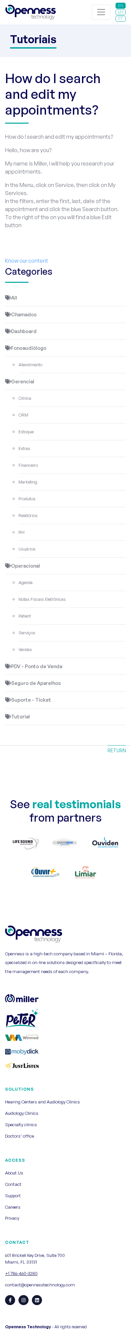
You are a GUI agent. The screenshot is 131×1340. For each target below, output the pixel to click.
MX (121, 12)
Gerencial (22, 381)
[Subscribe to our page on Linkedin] (37, 1300)
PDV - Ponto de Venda (36, 666)
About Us (14, 1172)
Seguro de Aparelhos (36, 683)
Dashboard (24, 331)
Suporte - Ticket (31, 700)
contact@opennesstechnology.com (40, 1284)
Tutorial (20, 716)
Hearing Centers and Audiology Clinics (42, 1101)
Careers (12, 1207)
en (120, 5)
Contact (13, 1184)
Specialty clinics (21, 1124)
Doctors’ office (19, 1136)
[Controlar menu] (101, 12)
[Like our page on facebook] (10, 1300)
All (14, 298)
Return (116, 750)
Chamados (24, 314)
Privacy (12, 1218)
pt (120, 18)
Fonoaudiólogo (28, 348)
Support (13, 1195)
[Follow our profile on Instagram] (23, 1300)
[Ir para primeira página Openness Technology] (30, 12)
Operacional (25, 566)
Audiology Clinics (21, 1113)
